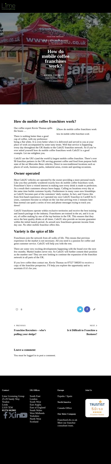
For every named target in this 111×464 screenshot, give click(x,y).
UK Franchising (55, 44)
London (33, 399)
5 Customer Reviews (97, 414)
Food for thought (55, 37)
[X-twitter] (11, 415)
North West (35, 418)
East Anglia (35, 404)
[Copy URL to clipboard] (94, 309)
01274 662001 (9, 410)
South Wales (36, 410)
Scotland (34, 421)
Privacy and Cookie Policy (78, 443)
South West (35, 401)
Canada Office (65, 408)
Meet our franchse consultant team (66, 424)
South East (35, 396)
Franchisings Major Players (55, 40)
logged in (31, 355)
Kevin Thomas (56, 262)
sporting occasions (82, 167)
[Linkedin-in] (17, 415)
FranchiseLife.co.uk (67, 420)
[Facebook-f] (5, 415)
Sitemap (15, 447)
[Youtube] (23, 415)
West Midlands (37, 413)
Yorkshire (34, 416)
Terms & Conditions (58, 443)
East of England (37, 407)
